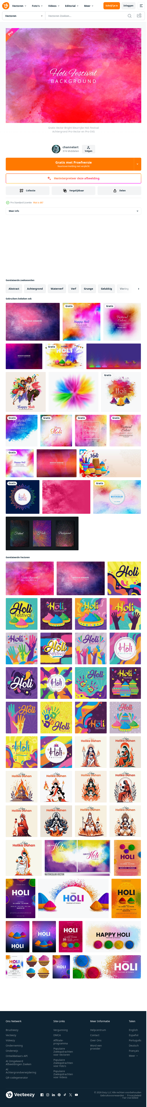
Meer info (14, 209)
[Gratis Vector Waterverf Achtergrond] (24, 354)
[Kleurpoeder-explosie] (73, 390)
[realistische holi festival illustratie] (64, 354)
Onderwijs (12, 1049)
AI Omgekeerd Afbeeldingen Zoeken (18, 1061)
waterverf (57, 286)
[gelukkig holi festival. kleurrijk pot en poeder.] (38, 965)
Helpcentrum (98, 1028)
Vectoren (17, 6)
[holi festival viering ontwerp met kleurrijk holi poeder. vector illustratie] (113, 934)
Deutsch (131, 1043)
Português (132, 1038)
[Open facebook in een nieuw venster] (42, 1092)
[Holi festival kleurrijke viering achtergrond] (21, 428)
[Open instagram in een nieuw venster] (47, 1092)
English (130, 1028)
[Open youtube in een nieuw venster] (76, 1092)
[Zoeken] (129, 16)
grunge (88, 286)
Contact (94, 1033)
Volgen (88, 151)
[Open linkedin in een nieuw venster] (53, 1092)
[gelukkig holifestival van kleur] (110, 461)
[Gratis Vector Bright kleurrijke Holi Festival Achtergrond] (30, 576)
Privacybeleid (131, 1093)
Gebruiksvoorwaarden (109, 1093)
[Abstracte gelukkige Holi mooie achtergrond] (81, 320)
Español (131, 1033)
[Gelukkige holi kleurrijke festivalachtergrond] (122, 320)
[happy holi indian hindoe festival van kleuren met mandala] (22, 495)
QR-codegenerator (17, 1075)
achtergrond (35, 286)
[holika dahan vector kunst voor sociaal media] (91, 750)
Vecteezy (11, 1033)
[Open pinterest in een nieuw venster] (59, 1092)
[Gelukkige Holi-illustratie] (26, 390)
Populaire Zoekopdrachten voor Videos (63, 1072)
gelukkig (106, 286)
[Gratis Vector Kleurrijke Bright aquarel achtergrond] (57, 461)
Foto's (36, 6)
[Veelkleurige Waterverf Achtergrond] (117, 495)
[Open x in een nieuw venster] (70, 1092)
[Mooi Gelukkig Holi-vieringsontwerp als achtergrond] (20, 461)
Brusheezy (12, 1028)
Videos (52, 6)
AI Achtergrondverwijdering (21, 1069)
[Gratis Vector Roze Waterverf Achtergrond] (66, 495)
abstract (14, 286)
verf (73, 286)
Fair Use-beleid (128, 1095)
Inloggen (128, 5)
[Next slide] (133, 286)
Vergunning (60, 1028)
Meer (87, 6)
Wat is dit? (38, 202)
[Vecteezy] (5, 5)
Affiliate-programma (60, 1040)
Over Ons (95, 1038)
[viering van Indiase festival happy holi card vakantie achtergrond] (121, 390)
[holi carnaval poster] (124, 576)
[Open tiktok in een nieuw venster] (64, 1092)
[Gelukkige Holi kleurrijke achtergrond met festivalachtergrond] (125, 428)
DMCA (57, 1033)
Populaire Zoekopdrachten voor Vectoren (63, 1050)
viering (124, 286)
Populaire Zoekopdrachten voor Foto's (63, 1061)
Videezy (10, 1038)
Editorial (70, 6)
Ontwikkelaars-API (17, 1054)
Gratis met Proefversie (73, 164)
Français (131, 1049)
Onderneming (14, 1043)
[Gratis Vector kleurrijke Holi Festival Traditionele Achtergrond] (33, 320)
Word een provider (96, 1045)
